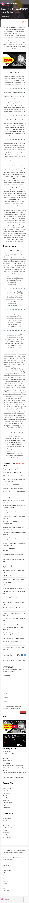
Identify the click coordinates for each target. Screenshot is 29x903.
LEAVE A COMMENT (22, 660)
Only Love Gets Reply (8, 802)
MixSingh (5, 830)
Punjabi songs (6, 875)
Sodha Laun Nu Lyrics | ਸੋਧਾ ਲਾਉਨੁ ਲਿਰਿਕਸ (13, 488)
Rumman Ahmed (7, 823)
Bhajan (4, 878)
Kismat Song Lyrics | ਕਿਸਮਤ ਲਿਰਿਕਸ (12, 472)
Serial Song (6, 890)
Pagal (4, 805)
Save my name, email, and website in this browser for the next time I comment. (12, 707)
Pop (4, 867)
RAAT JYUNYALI (6, 763)
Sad (4, 872)
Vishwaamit (5, 816)
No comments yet (9, 660)
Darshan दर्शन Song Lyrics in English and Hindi (14, 579)
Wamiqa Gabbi (6, 832)
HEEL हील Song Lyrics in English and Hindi (13, 575)
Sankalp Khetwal (7, 818)
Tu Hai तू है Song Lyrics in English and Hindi (13, 588)
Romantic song (6, 865)
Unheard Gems (6, 790)
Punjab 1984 (5, 16)
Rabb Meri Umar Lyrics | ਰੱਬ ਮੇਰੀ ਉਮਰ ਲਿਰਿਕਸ (14, 476)
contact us (18, 857)
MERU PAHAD (6, 756)
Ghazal (5, 883)
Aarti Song (5, 881)
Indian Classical (7, 870)
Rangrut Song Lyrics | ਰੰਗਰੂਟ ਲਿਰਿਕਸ (12, 469)
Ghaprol (5, 786)
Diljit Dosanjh (5, 5)
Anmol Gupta (6, 820)
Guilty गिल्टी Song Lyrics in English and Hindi (13, 638)
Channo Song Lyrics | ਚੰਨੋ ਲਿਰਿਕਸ (11, 485)
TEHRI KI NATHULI (7, 760)
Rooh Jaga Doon (7, 793)
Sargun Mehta (6, 825)
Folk (4, 888)
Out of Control (6, 807)
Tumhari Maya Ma (7, 751)
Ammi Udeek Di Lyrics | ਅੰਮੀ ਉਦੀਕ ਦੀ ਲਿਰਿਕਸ (14, 492)
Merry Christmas (7, 798)
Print (24, 22)
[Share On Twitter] (25, 655)
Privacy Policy (24, 899)
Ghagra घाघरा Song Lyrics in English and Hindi (13, 777)
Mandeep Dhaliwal (7, 827)
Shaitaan (5, 795)
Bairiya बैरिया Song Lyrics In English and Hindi (13, 765)
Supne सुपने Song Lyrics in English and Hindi (13, 624)
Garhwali (5, 885)
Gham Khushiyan (7, 788)
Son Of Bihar (6, 800)
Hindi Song (6, 863)
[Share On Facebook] (22, 655)
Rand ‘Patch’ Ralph (7, 837)
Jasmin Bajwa (6, 835)
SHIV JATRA (5, 758)
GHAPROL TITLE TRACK (8, 753)
